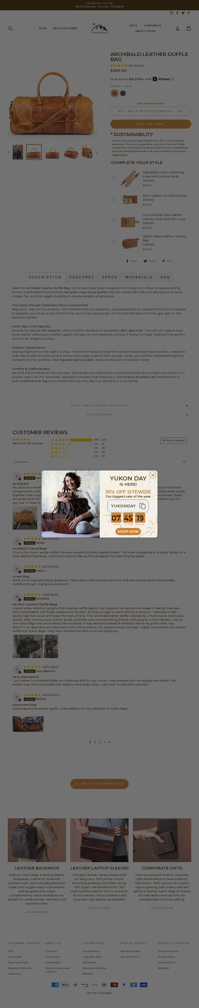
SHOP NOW (128, 531)
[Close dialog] (152, 475)
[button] (128, 506)
